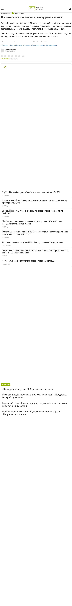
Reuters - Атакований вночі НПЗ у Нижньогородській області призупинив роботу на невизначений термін (35, 233)
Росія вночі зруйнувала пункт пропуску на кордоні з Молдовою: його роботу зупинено (34, 396)
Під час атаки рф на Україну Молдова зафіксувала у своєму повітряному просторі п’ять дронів (34, 201)
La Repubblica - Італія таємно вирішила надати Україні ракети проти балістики (32, 212)
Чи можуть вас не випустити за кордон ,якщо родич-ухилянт (29, 261)
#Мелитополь (5, 45)
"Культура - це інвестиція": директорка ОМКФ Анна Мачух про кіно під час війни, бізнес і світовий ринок (35, 251)
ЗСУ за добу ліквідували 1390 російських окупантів (28, 389)
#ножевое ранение (51, 45)
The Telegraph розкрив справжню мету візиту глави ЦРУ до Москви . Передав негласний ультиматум (32, 222)
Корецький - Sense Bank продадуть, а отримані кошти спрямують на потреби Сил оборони (35, 404)
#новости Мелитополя (16, 45)
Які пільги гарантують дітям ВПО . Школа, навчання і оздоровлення (32, 242)
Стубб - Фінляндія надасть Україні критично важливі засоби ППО (31, 192)
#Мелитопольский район (38, 45)
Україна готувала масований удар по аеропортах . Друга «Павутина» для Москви (31, 413)
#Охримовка (26, 45)
